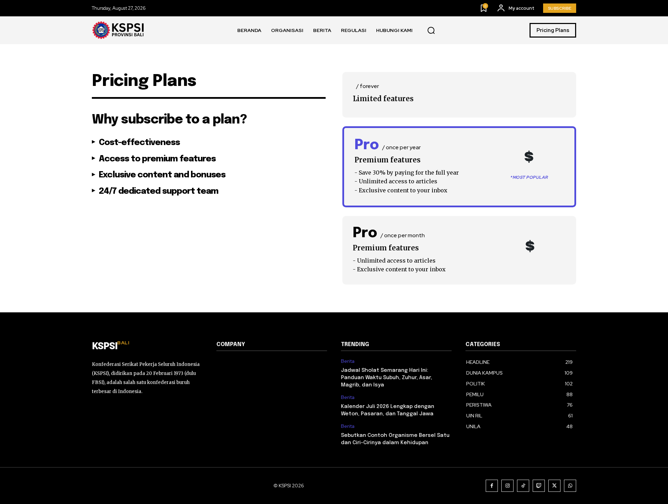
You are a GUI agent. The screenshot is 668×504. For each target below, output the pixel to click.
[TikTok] (523, 486)
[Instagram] (507, 486)
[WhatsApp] (570, 486)
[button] (431, 31)
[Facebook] (492, 486)
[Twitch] (539, 486)
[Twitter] (554, 486)
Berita (348, 361)
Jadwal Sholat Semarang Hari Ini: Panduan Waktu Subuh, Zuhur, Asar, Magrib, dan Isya (386, 378)
